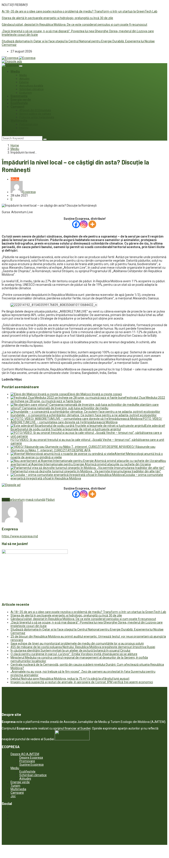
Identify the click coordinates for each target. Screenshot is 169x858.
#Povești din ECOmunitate (35, 110)
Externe (24, 82)
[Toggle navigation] (20, 66)
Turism (15, 785)
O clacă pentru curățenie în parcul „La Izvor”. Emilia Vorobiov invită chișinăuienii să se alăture (74, 654)
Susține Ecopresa (31, 764)
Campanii (17, 106)
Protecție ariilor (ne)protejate (36, 117)
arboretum (17, 499)
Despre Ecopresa (31, 757)
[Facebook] (76, 224)
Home (15, 145)
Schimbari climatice (31, 89)
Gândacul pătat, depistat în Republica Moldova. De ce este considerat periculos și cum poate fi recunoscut (74, 24)
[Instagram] (84, 224)
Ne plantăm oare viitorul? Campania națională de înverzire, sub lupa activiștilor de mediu (85, 406)
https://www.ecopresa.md (20, 536)
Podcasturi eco (28, 124)
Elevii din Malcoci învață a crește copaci (95, 394)
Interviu (23, 127)
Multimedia (19, 120)
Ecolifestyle (19, 103)
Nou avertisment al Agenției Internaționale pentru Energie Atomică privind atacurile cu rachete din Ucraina (88, 462)
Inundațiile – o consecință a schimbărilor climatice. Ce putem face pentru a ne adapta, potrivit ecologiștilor (84, 415)
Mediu (15, 71)
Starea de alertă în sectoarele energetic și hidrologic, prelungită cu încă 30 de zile (57, 18)
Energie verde (21, 99)
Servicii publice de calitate (35, 113)
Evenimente (19, 96)
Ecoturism (25, 92)
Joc (13, 131)
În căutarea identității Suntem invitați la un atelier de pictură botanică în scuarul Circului (70, 650)
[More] (92, 224)
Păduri (50, 499)
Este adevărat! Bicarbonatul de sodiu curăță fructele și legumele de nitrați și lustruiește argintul (88, 427)
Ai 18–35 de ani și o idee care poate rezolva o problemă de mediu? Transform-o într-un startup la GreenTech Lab (79, 11)
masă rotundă (35, 499)
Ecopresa (29, 192)
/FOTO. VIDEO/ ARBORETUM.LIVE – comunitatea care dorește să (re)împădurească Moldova (86, 420)
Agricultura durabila (31, 85)
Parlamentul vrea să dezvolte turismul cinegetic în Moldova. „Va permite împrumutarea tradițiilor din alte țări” (86, 471)
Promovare (27, 761)
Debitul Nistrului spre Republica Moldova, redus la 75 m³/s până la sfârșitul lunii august (70, 678)
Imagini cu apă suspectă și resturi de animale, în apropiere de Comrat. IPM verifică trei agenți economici (82, 682)
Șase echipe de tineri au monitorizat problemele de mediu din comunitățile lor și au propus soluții (77, 643)
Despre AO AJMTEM (25, 754)
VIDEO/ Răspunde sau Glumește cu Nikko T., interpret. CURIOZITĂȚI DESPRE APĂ (83, 448)
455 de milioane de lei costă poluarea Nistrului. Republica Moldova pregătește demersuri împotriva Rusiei (83, 647)
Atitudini (24, 78)
